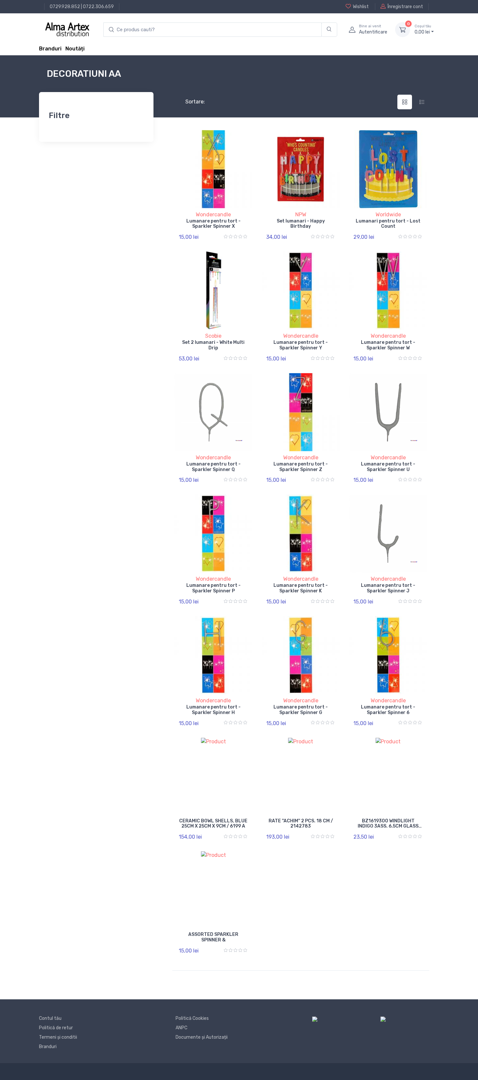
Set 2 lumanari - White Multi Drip (213, 345)
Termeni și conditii (58, 1037)
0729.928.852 (65, 6)
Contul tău (50, 1018)
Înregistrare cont (405, 6)
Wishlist (361, 6)
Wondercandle (213, 214)
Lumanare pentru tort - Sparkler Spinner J (388, 588)
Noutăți (75, 49)
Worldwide (388, 214)
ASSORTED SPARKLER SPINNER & (213, 937)
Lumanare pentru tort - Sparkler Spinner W (388, 345)
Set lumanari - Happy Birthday (301, 223)
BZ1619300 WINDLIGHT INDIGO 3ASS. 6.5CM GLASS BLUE (388, 826)
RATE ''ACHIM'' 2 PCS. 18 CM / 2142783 (301, 823)
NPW (300, 214)
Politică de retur (56, 1028)
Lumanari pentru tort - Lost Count (388, 223)
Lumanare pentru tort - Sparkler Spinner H (213, 709)
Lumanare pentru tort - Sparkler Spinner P (213, 588)
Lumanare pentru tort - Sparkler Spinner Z (300, 466)
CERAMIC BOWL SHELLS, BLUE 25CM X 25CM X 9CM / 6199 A (213, 823)
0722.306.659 (98, 6)
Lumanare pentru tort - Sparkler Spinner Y (300, 345)
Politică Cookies (192, 1018)
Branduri (50, 49)
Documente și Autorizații (202, 1037)
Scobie (213, 336)
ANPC (181, 1028)
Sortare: (189, 102)
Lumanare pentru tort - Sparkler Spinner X (213, 223)
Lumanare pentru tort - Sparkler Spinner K (300, 588)
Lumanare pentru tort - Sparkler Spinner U (388, 466)
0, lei (423, 29)
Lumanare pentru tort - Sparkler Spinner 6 (388, 709)
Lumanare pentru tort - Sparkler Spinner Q (213, 466)
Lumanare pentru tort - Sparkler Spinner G (300, 709)
